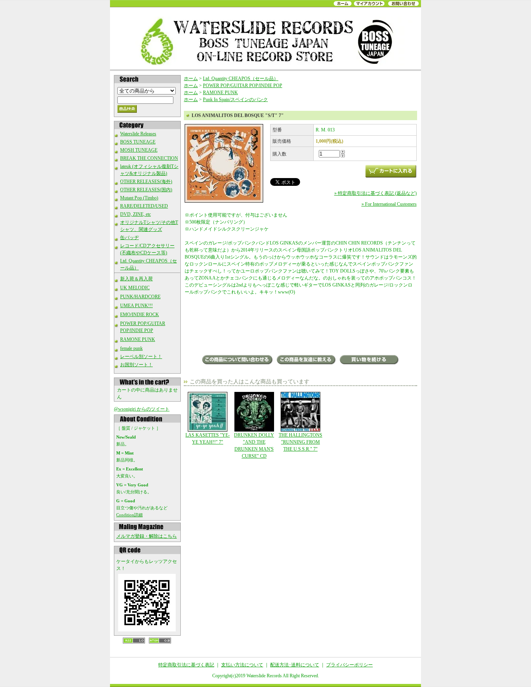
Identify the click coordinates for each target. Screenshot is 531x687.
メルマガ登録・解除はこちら (146, 536)
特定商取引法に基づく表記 (186, 665)
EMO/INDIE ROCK (139, 314)
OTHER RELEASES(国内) (146, 189)
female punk (131, 348)
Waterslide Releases (138, 133)
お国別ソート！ (136, 364)
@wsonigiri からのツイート (141, 409)
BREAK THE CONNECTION (149, 158)
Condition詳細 (129, 514)
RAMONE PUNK (137, 339)
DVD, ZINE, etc (135, 214)
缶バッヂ (129, 237)
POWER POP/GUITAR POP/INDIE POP (242, 85)
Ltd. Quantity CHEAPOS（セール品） (240, 78)
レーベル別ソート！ (141, 356)
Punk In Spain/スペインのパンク (235, 99)
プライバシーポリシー (349, 665)
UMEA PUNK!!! (136, 305)
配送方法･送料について (294, 665)
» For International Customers (389, 204)
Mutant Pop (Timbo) (139, 198)
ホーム (191, 78)
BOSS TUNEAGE (137, 142)
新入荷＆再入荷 (136, 278)
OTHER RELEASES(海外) (146, 181)
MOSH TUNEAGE (138, 150)
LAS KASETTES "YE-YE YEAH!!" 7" (207, 438)
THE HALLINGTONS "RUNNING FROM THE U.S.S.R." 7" (300, 442)
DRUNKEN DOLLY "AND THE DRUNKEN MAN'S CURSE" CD (254, 445)
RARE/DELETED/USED (144, 206)
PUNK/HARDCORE (140, 296)
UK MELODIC (135, 287)
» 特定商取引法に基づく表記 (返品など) (375, 193)
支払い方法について (242, 665)
